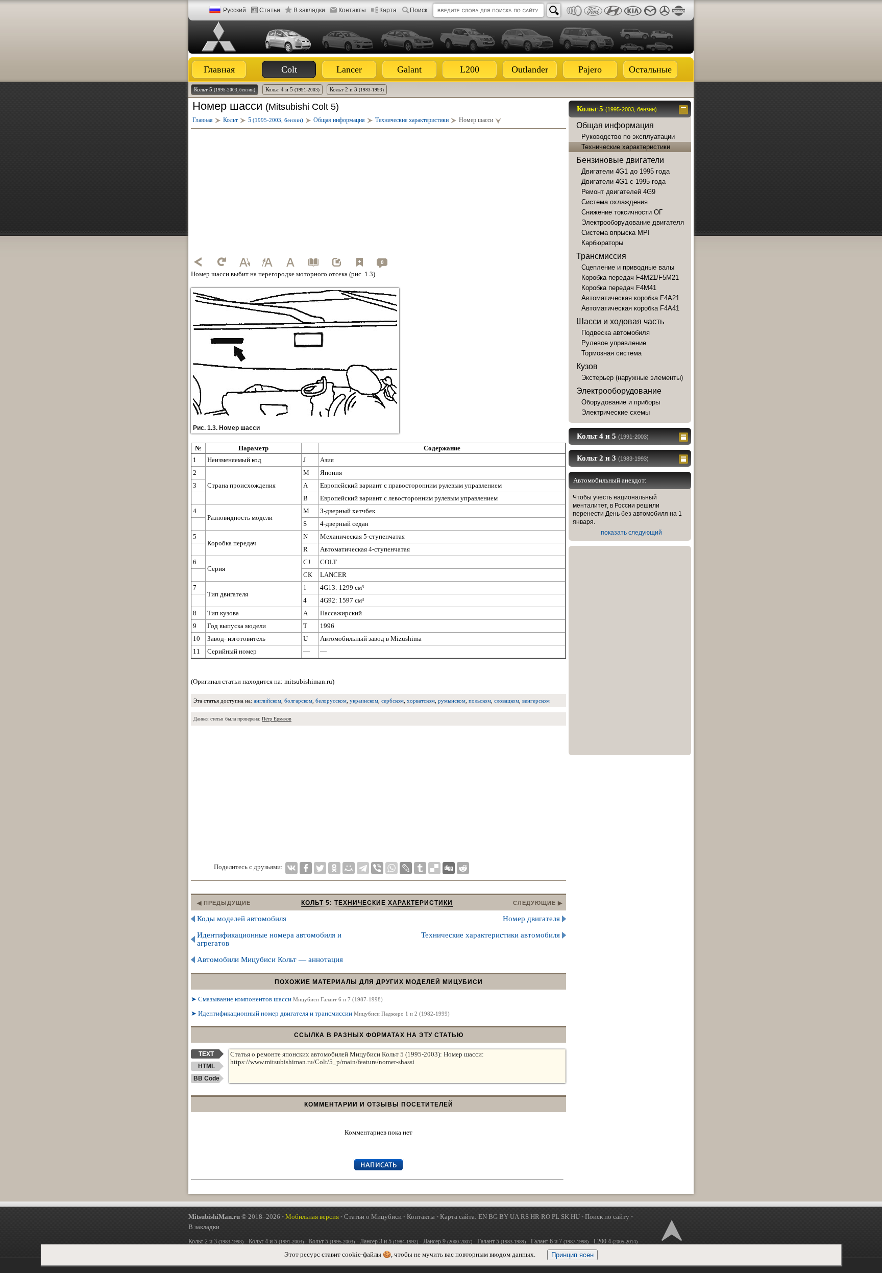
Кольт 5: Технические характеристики (377, 902)
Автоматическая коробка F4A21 (630, 298)
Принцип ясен (572, 1255)
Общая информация (615, 125)
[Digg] (449, 868)
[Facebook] (306, 868)
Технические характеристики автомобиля (490, 935)
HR (535, 1216)
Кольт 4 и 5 (292, 89)
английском (267, 701)
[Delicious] (434, 868)
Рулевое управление (613, 343)
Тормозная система (611, 353)
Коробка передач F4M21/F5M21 (630, 277)
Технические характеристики (625, 147)
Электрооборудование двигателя (632, 222)
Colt (289, 69)
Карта (388, 10)
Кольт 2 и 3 (357, 89)
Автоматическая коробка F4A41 (630, 308)
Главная (219, 69)
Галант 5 (501, 1241)
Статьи (269, 10)
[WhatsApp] (391, 868)
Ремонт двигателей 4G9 (618, 192)
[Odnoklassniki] (334, 868)
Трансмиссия (601, 256)
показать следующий (631, 532)
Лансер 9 (447, 1241)
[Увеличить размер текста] (267, 262)
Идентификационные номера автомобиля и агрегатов (269, 939)
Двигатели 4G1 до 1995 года (625, 171)
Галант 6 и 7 (560, 1241)
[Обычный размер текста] (290, 262)
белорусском (331, 701)
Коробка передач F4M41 (618, 288)
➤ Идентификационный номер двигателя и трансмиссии (320, 1013)
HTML (206, 1066)
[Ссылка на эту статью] (336, 262)
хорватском (421, 701)
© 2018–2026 (234, 1216)
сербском (392, 701)
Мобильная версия (312, 1216)
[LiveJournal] (406, 868)
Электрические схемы (615, 412)
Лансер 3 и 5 (389, 1241)
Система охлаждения (614, 202)
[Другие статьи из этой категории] (313, 262)
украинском (364, 701)
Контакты (352, 10)
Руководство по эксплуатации (628, 136)
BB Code (206, 1078)
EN (482, 1216)
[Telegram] (363, 868)
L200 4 (616, 1241)
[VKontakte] (291, 868)
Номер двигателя (531, 919)
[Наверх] (670, 1229)
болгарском (298, 701)
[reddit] (463, 868)
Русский (234, 10)
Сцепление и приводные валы (627, 267)
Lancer (349, 69)
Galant (409, 69)
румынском (451, 701)
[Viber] (377, 868)
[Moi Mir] (348, 868)
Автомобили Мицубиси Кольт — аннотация (270, 959)
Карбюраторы (602, 243)
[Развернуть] (685, 436)
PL (555, 1216)
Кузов (587, 366)
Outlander (529, 69)
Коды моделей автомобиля (241, 919)
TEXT (206, 1054)
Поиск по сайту (607, 1216)
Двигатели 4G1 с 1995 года (623, 181)
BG (493, 1216)
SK (565, 1216)
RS (525, 1216)
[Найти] (553, 10)
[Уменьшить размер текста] (244, 262)
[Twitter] (320, 868)
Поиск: (419, 10)
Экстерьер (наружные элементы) (632, 377)
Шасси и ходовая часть (620, 321)
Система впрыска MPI (615, 232)
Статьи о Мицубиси (373, 1216)
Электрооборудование (619, 391)
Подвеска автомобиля (615, 333)
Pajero (590, 69)
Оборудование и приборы (620, 402)
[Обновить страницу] (221, 262)
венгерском (536, 701)
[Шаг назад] (198, 262)
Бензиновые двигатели (620, 160)
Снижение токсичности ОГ (622, 212)
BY (503, 1216)
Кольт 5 (224, 89)
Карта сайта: (458, 1216)
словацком (506, 701)
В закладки (309, 10)
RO (545, 1216)
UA (514, 1216)
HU (575, 1216)
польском (480, 701)
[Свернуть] (685, 109)
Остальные (650, 69)
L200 (469, 69)
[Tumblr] (420, 868)
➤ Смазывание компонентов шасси (287, 999)
